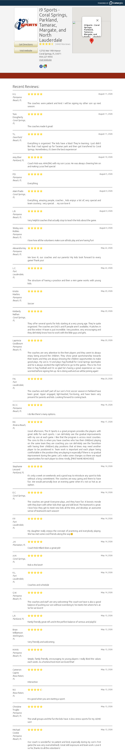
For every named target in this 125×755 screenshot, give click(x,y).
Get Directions (26, 44)
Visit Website (26, 50)
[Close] (97, 20)
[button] (91, 41)
